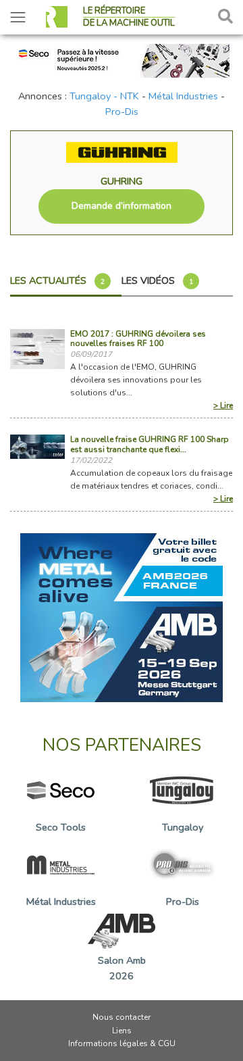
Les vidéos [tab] (157, 280)
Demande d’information (121, 205)
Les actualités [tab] (57, 280)
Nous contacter (121, 1017)
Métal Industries (183, 96)
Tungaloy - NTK (104, 96)
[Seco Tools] (122, 59)
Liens (122, 1030)
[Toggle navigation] (18, 17)
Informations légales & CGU (122, 1043)
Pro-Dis (121, 111)
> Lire (223, 405)
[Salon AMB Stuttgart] (121, 617)
